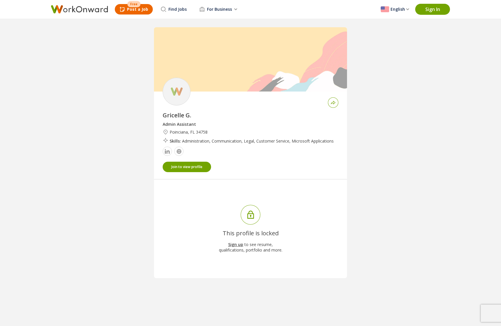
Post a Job (137, 9)
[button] (432, 9)
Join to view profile (186, 166)
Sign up (235, 244)
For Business (219, 9)
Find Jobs (177, 9)
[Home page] (79, 9)
